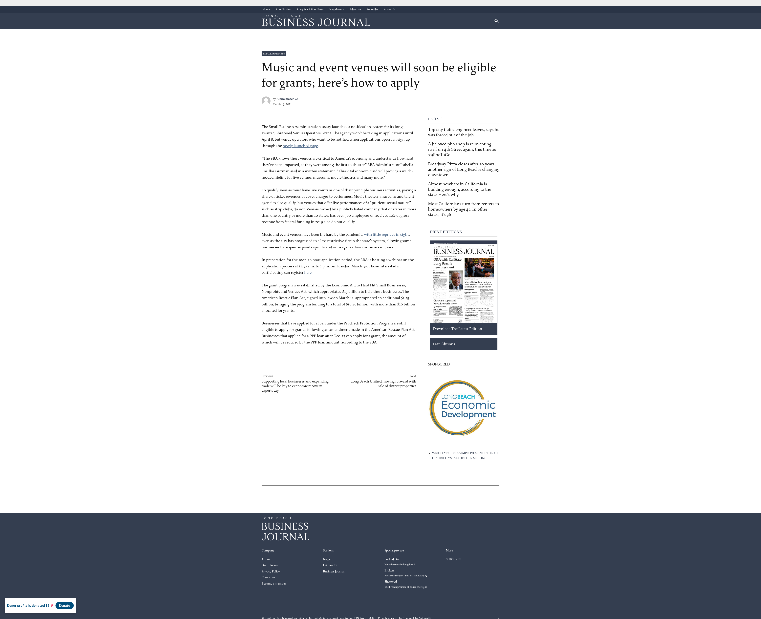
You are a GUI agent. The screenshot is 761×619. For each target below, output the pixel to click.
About (266, 559)
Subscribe (372, 9)
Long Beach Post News (310, 9)
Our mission (270, 565)
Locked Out (399, 562)
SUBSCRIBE (454, 559)
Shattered (405, 584)
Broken (405, 573)
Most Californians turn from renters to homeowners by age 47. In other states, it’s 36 (463, 209)
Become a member (274, 584)
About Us (389, 9)
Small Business (274, 53)
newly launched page (300, 145)
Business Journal (333, 571)
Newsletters (336, 9)
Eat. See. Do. (331, 565)
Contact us (268, 577)
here (308, 272)
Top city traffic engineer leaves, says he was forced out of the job (463, 132)
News (326, 559)
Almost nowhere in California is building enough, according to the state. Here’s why (459, 189)
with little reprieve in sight (386, 234)
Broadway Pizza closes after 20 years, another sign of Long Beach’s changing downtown (463, 169)
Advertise (355, 9)
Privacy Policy (271, 571)
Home (266, 9)
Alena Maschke (287, 99)
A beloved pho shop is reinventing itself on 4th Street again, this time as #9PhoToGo (462, 149)
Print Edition (283, 9)
